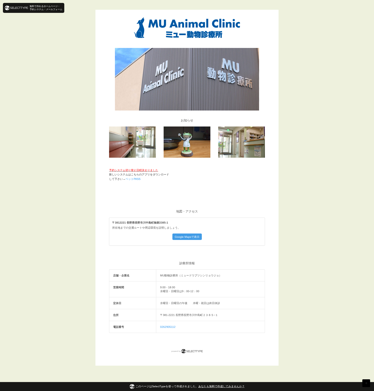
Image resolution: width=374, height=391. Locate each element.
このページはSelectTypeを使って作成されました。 (190, 386)
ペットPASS (132, 178)
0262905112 (168, 326)
